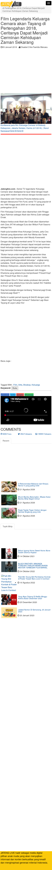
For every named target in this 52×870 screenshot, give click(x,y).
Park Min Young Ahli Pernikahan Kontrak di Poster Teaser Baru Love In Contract (34, 578)
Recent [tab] (6, 440)
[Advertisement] (26, 71)
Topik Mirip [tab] (7, 526)
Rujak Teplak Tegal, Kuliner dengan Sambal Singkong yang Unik (32, 511)
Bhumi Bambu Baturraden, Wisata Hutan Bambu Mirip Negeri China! (34, 498)
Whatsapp (29, 394)
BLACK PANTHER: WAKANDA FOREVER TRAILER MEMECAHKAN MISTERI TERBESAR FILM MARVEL (33, 565)
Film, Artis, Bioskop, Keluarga (26, 384)
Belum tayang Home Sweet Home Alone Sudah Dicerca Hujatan (34, 551)
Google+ (20, 394)
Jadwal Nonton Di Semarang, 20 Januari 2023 (34, 610)
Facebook (5, 394)
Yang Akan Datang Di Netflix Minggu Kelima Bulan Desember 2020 (32, 597)
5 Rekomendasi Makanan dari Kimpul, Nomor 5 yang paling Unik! (33, 484)
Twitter (13, 394)
